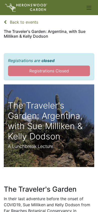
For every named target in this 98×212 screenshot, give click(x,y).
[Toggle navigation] (89, 7)
